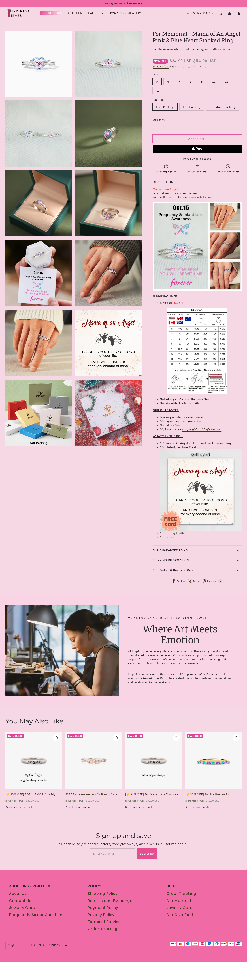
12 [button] (158, 90)
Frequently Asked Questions (37, 915)
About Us (18, 893)
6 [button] (168, 81)
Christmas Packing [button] (222, 107)
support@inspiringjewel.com (201, 429)
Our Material (178, 900)
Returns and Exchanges (111, 900)
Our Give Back (180, 915)
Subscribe (147, 853)
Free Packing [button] (165, 107)
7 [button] (179, 81)
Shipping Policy (103, 893)
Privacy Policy (101, 915)
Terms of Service (104, 922)
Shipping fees (161, 66)
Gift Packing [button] (191, 107)
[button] (220, 13)
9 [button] (202, 81)
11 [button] (227, 81)
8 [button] (190, 81)
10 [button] (214, 81)
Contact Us (20, 900)
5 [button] (157, 81)
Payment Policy (103, 907)
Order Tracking (103, 929)
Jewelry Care (22, 907)
